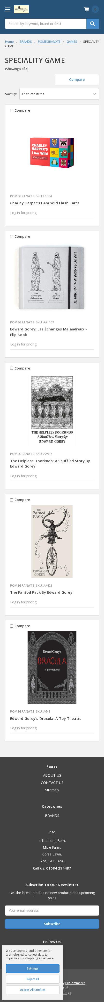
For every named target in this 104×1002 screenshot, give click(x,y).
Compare (77, 79)
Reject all (33, 979)
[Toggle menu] (7, 9)
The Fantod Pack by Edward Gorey (41, 592)
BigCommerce (75, 983)
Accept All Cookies (32, 990)
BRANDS (52, 815)
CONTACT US (52, 782)
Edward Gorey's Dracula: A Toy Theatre (46, 718)
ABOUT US (52, 775)
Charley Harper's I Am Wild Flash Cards (45, 202)
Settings (32, 968)
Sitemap (52, 789)
